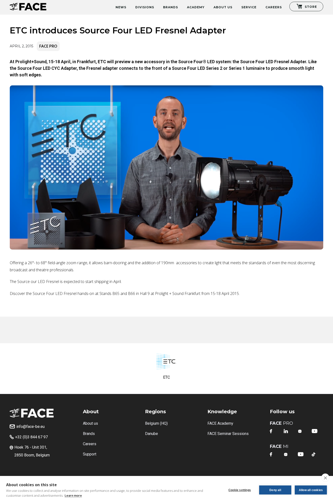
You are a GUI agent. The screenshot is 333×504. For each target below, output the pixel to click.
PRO (281, 423)
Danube (151, 433)
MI (279, 446)
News (121, 7)
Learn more (73, 495)
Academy (196, 7)
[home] (28, 5)
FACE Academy (220, 423)
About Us (223, 7)
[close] (325, 478)
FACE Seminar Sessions (228, 433)
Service (248, 7)
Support (89, 454)
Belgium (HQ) (156, 423)
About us (90, 423)
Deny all (275, 490)
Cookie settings (239, 490)
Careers (273, 7)
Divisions (144, 7)
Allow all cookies (311, 490)
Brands (170, 7)
